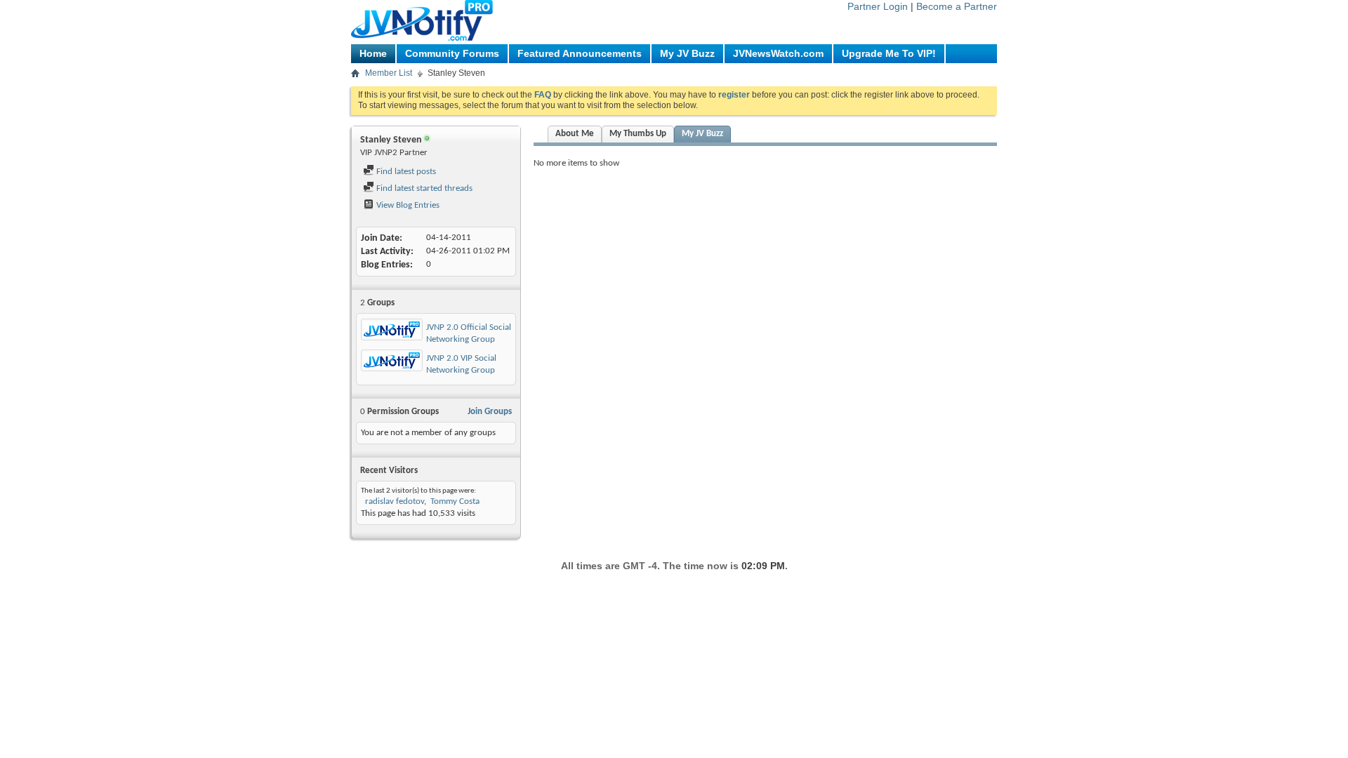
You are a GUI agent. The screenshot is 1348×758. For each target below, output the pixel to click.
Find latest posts (405, 171)
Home (373, 53)
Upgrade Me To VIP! (889, 53)
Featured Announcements (579, 53)
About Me (574, 133)
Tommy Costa (455, 501)
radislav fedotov (393, 501)
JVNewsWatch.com (778, 53)
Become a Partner (956, 6)
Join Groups (490, 411)
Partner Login (877, 6)
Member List (388, 73)
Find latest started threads (423, 188)
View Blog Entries (407, 205)
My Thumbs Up (637, 133)
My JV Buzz (687, 53)
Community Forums (452, 53)
